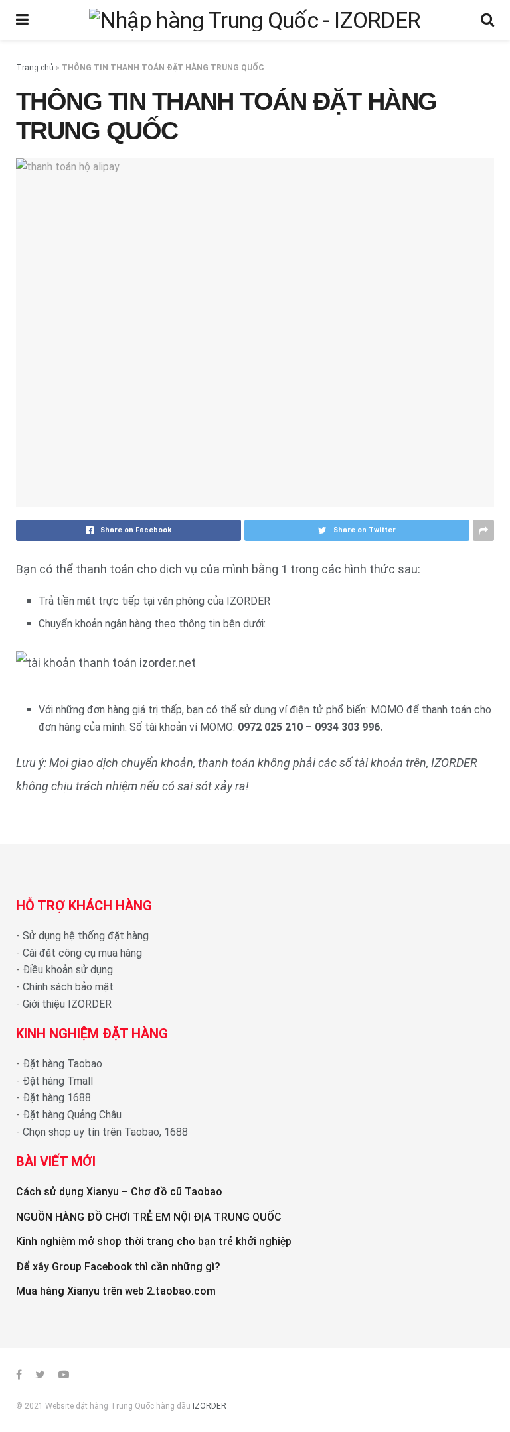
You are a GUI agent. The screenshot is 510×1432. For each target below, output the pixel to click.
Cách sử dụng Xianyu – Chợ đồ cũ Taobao (119, 1191)
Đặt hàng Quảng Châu (72, 1114)
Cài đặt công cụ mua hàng (82, 953)
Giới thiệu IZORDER (67, 1004)
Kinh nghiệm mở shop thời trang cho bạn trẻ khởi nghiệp (154, 1241)
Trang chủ (35, 67)
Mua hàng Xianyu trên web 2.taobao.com (116, 1291)
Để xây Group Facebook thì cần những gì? (118, 1266)
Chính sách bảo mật (68, 987)
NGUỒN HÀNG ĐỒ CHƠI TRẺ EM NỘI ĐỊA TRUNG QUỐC (149, 1217)
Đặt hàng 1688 (57, 1097)
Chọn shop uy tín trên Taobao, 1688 (105, 1132)
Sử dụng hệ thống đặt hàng (86, 935)
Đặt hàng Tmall (58, 1081)
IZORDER (209, 1406)
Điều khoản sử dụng (68, 969)
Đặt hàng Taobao (62, 1063)
